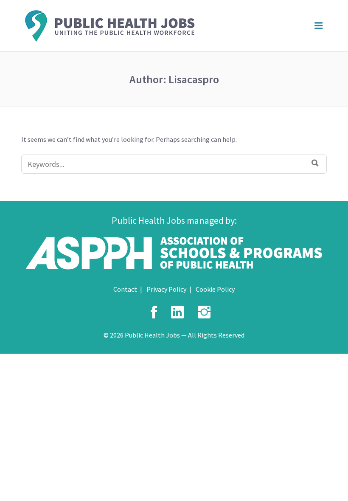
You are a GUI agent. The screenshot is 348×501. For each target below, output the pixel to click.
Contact (125, 289)
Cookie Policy (215, 289)
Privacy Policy (166, 289)
